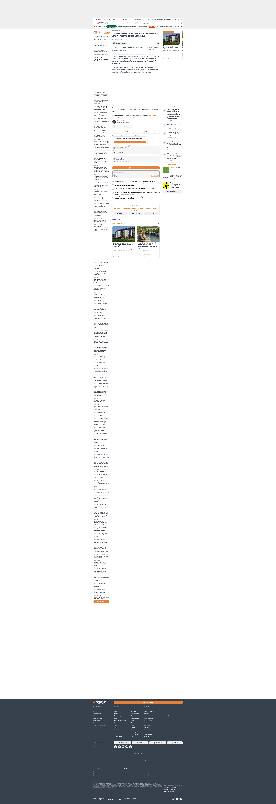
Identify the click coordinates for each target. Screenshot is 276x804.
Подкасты (133, 716)
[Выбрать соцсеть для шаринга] (158, 43)
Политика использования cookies (170, 787)
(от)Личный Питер (107, 19)
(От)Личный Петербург (149, 718)
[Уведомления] (178, 23)
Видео (115, 718)
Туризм (133, 727)
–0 (157, 154)
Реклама (95, 716)
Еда (115, 732)
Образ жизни (134, 709)
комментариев (121, 43)
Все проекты (147, 736)
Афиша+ (116, 711)
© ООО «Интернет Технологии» (129, 798)
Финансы (133, 729)
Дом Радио (146, 727)
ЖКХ (115, 734)
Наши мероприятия (98, 718)
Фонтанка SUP (97, 19)
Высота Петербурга (148, 734)
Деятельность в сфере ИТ (169, 791)
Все (95, 32)
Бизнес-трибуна (118, 716)
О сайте (95, 709)
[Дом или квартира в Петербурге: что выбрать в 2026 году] (123, 234)
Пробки (138, 22)
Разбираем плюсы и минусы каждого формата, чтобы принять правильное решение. (123, 249)
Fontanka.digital (147, 725)
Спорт (132, 720)
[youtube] (126, 746)
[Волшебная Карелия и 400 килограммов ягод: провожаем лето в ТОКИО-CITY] (148, 234)
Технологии (134, 725)
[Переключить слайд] (182, 39)
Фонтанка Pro (147, 709)
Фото (132, 736)
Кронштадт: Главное (149, 729)
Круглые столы (147, 732)
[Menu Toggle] (94, 23)
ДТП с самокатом (117, 126)
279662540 (118, 158)
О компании (96, 720)
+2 (153, 154)
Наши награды (167, 796)
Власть (116, 722)
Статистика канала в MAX (100, 725)
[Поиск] (174, 23)
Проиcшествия (135, 718)
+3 (153, 164)
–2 (157, 164)
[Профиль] (181, 23)
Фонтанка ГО (116, 19)
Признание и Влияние (140, 19)
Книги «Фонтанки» (148, 722)
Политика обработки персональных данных (173, 783)
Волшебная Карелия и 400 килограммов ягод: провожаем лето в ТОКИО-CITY (147, 245)
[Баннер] (111, 26)
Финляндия (134, 732)
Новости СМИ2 (116, 219)
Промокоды (172, 165)
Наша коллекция (148, 720)
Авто (115, 709)
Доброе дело (117, 729)
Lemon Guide (150, 19)
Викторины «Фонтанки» (120, 720)
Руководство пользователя (169, 793)
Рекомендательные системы (169, 789)
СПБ (99, 32)
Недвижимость (118, 736)
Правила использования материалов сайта (173, 785)
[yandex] (130, 746)
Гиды (115, 725)
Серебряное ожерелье (127, 19)
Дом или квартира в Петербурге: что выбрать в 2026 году (123, 244)
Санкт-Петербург (127, 126)
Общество (133, 711)
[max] (115, 746)
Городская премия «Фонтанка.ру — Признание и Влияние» (158, 716)
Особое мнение (135, 713)
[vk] (123, 746)
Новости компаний (119, 223)
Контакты (95, 711)
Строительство (135, 722)
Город (115, 727)
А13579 (117, 147)
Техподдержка (97, 713)
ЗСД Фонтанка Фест (159, 19)
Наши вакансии (97, 722)
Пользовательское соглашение (170, 780)
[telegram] (119, 746)
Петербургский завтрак (172, 19)
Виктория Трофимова (123, 121)
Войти (117, 176)
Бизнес (116, 713)
